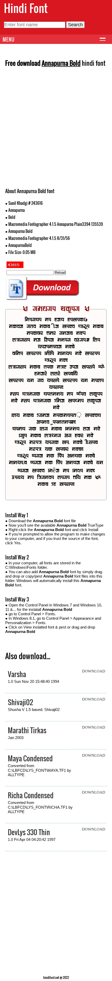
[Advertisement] (56, 129)
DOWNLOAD (93, 671)
